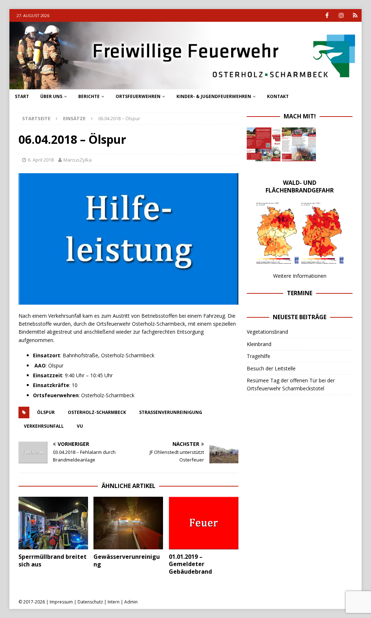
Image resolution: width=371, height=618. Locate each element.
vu (80, 426)
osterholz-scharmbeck (97, 412)
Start (22, 96)
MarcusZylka (77, 159)
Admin (131, 602)
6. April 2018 (41, 159)
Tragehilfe (258, 356)
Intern (114, 602)
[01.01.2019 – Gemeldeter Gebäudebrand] (203, 523)
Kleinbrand (259, 344)
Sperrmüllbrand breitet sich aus (52, 560)
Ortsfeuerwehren (138, 96)
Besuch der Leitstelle (271, 368)
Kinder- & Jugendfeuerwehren (213, 96)
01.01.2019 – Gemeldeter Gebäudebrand (190, 564)
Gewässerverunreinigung (126, 560)
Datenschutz (90, 602)
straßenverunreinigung (170, 412)
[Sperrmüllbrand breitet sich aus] (53, 523)
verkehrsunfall (44, 426)
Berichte (89, 96)
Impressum (61, 602)
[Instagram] (341, 15)
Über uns (51, 96)
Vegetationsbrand (267, 331)
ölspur (46, 412)
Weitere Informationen (299, 275)
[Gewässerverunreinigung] (128, 523)
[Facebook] (327, 15)
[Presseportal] (355, 15)
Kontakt (278, 96)
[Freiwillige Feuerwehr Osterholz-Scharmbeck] (185, 84)
